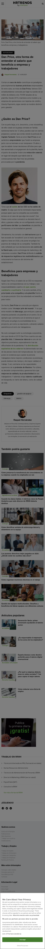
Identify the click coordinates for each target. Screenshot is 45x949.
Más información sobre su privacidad (26, 915)
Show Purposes (22, 945)
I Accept (22, 940)
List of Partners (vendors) (11, 934)
